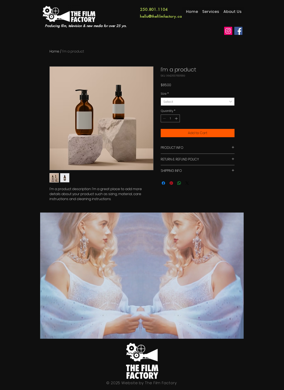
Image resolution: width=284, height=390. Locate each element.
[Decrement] (164, 118)
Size (165, 94)
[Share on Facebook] (163, 183)
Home (54, 51)
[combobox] (198, 102)
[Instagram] (228, 31)
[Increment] (176, 118)
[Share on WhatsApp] (179, 183)
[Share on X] (187, 183)
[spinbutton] (170, 118)
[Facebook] (238, 31)
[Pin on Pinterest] (171, 183)
